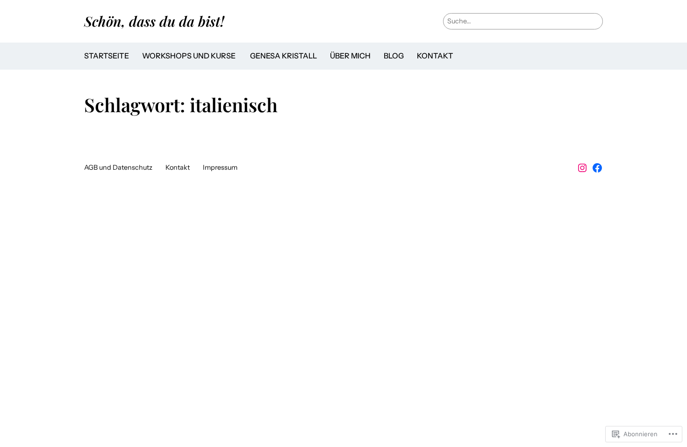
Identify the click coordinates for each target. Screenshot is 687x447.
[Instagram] (582, 167)
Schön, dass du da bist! (154, 21)
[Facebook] (597, 167)
